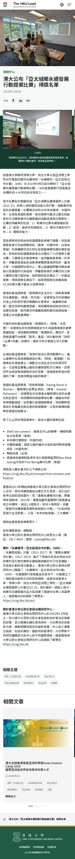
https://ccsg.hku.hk (16, 644)
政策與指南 (38, 847)
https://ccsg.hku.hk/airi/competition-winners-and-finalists (37, 475)
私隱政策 (51, 847)
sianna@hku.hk (45, 539)
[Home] (4, 819)
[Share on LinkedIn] (21, 101)
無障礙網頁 (24, 847)
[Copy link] (28, 101)
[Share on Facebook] (13, 101)
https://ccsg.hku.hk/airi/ (19, 600)
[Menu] (70, 5)
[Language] (62, 5)
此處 (12, 521)
